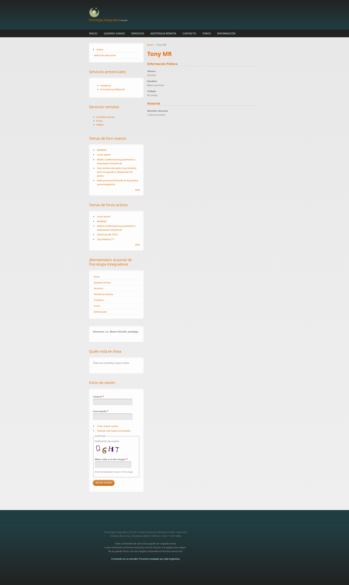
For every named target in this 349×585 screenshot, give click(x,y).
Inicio (93, 33)
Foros (206, 33)
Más (137, 189)
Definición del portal (105, 55)
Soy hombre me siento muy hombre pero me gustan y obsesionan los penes (116, 171)
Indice (100, 49)
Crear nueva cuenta (107, 426)
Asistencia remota (163, 33)
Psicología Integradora (105, 20)
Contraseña (100, 411)
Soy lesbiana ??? (105, 239)
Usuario (98, 396)
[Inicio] (145, 12)
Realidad (101, 150)
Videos (100, 124)
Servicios (137, 33)
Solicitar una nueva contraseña (113, 430)
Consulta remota (105, 117)
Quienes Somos (114, 33)
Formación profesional (112, 89)
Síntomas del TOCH (107, 234)
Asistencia (105, 85)
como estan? (104, 154)
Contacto (189, 33)
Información (226, 33)
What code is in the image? (111, 459)
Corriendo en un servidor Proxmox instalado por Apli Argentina (145, 558)
